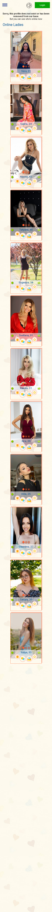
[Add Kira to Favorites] (34, 445)
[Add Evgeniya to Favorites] (34, 286)
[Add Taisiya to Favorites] (34, 603)
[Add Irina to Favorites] (34, 498)
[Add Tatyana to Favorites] (34, 233)
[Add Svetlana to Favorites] (34, 339)
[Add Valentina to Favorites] (34, 551)
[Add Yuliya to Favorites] (34, 656)
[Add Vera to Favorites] (34, 75)
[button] (20, 66)
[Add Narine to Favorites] (34, 181)
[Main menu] (4, 4)
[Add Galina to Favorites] (34, 128)
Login (42, 5)
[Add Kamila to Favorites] (34, 392)
